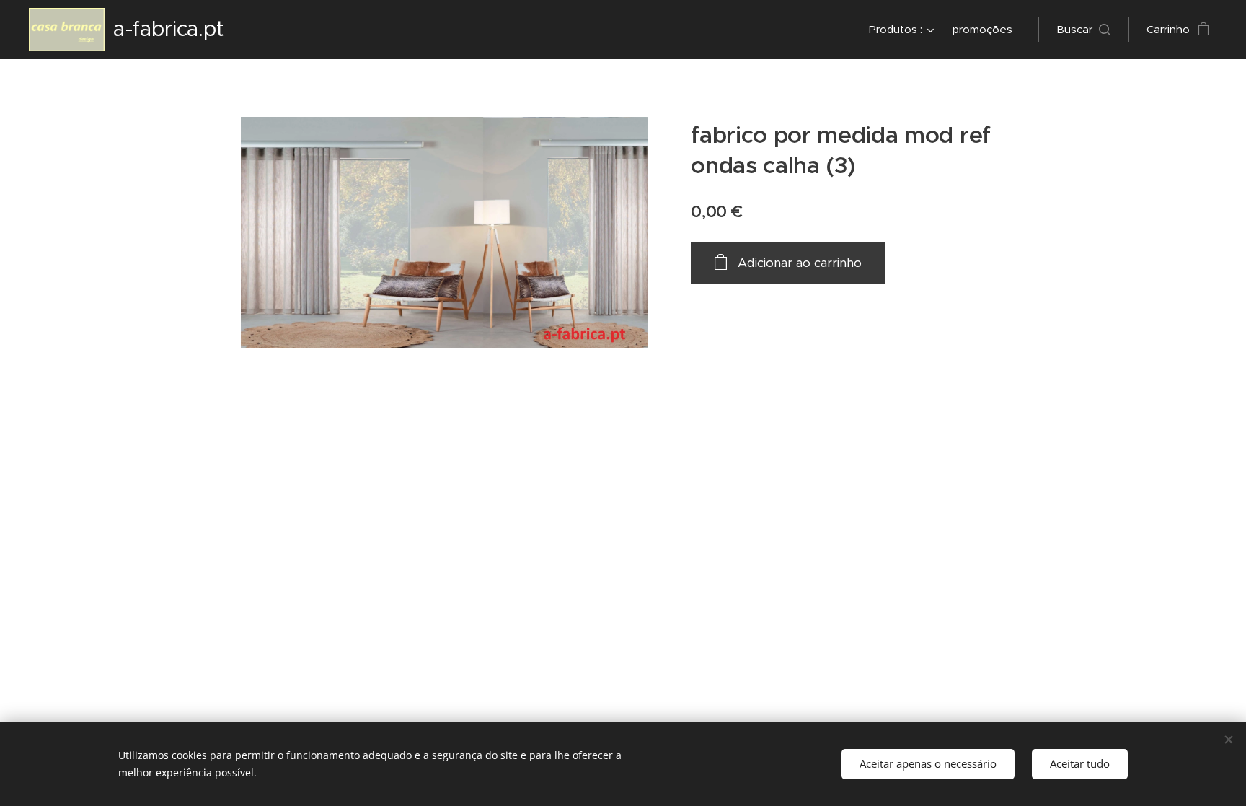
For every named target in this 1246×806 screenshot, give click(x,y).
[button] (1083, 30)
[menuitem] (903, 30)
